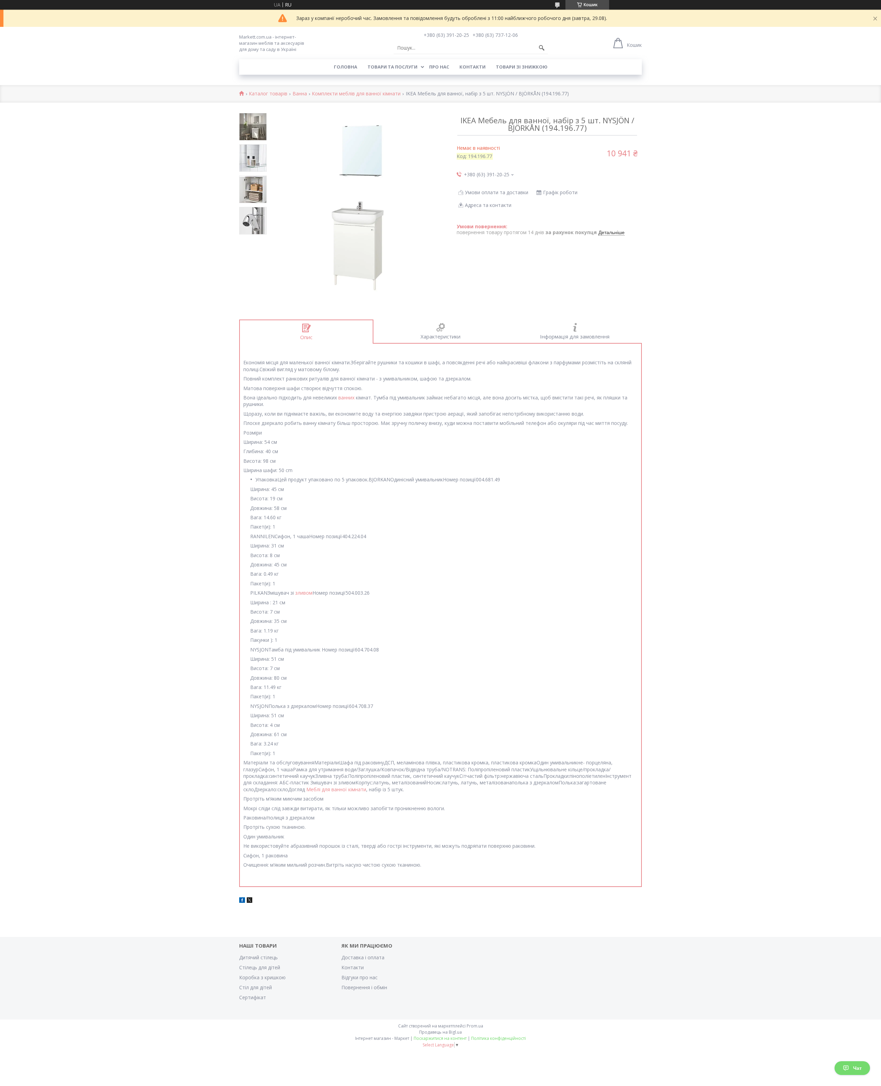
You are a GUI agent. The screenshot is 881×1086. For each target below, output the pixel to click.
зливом (303, 592)
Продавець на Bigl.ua (440, 1032)
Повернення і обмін (364, 987)
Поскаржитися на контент (440, 1038)
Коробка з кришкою (262, 977)
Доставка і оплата (362, 957)
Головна (345, 67)
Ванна (300, 94)
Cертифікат (252, 997)
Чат (857, 1068)
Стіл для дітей (255, 987)
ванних (346, 397)
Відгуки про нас (359, 977)
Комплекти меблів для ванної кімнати (356, 94)
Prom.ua (475, 1026)
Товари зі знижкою (522, 67)
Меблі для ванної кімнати (336, 789)
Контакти (472, 67)
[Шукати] (542, 48)
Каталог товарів (268, 94)
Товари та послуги (392, 67)
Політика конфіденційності (498, 1038)
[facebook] (242, 901)
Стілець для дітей (259, 967)
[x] (249, 901)
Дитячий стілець (258, 957)
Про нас (439, 67)
